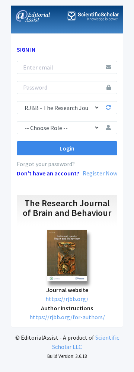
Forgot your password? (46, 164)
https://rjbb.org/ (67, 299)
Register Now (100, 173)
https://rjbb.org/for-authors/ (67, 317)
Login (67, 148)
